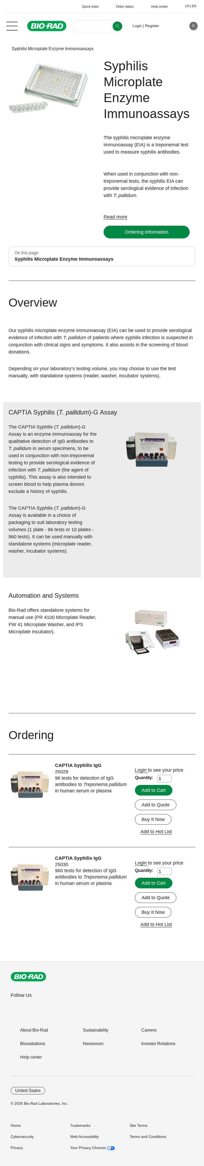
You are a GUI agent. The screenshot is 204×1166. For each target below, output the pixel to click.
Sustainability (95, 1030)
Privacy (17, 1148)
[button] (3, 48)
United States (28, 1090)
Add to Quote (156, 804)
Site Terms (138, 1125)
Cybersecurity (22, 1136)
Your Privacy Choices (88, 1148)
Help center (31, 1057)
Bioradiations (32, 1043)
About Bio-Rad (34, 1030)
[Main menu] (12, 25)
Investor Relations (158, 1043)
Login (141, 770)
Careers (148, 1030)
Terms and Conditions (148, 1136)
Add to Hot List (156, 831)
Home (16, 1125)
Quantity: (144, 777)
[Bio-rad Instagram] (48, 1007)
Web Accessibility (84, 1136)
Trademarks (80, 1125)
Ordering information (146, 232)
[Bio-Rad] (28, 976)
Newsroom (93, 1043)
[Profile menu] (171, 26)
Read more (115, 217)
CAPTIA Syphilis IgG (78, 765)
